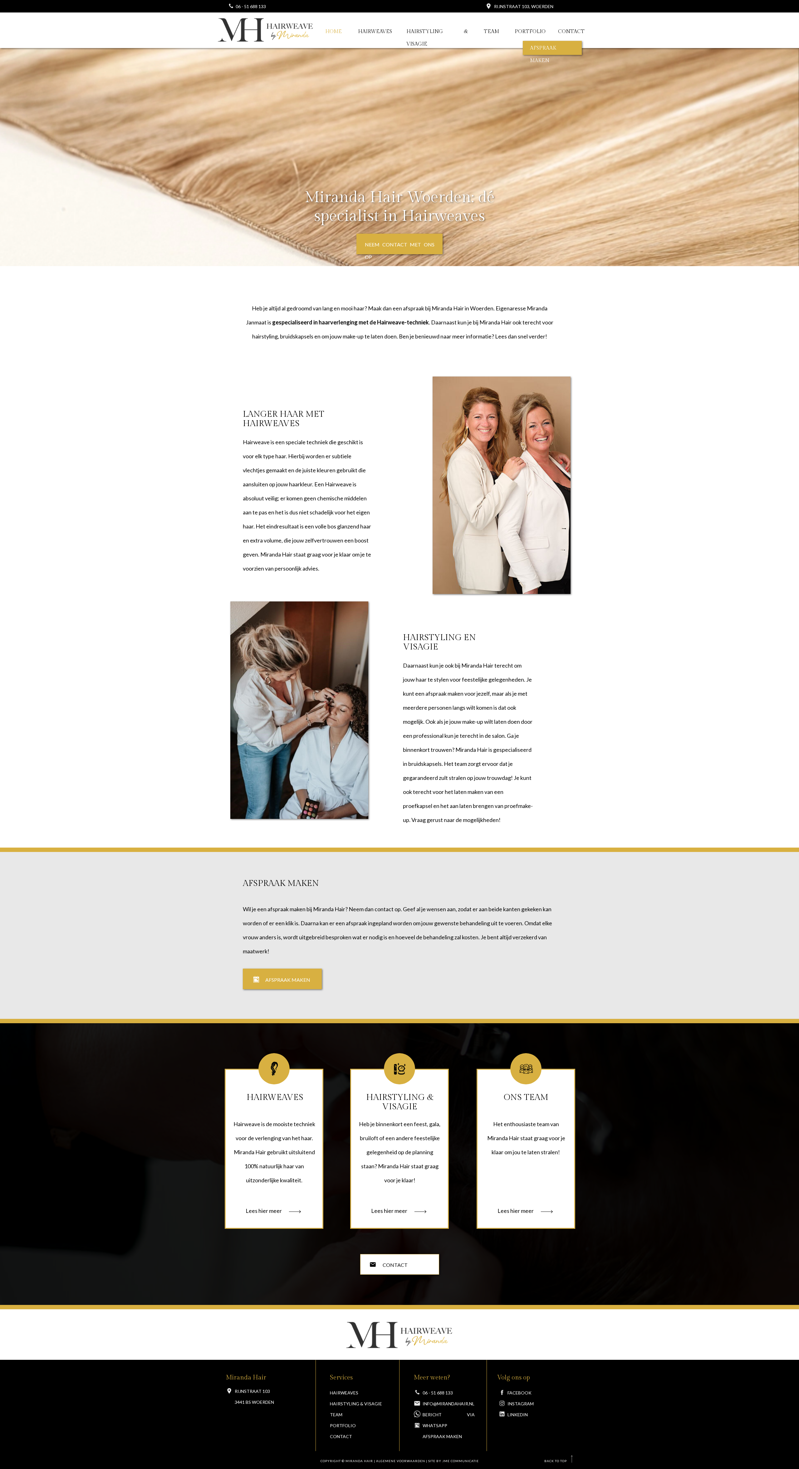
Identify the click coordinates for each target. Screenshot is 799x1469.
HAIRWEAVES (344, 1392)
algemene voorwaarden (400, 1461)
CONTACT (341, 1436)
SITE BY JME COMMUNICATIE (453, 1461)
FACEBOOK (519, 1392)
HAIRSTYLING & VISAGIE (356, 1403)
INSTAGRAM (520, 1403)
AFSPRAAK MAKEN (442, 1436)
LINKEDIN (517, 1414)
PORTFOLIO (343, 1425)
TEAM (336, 1414)
